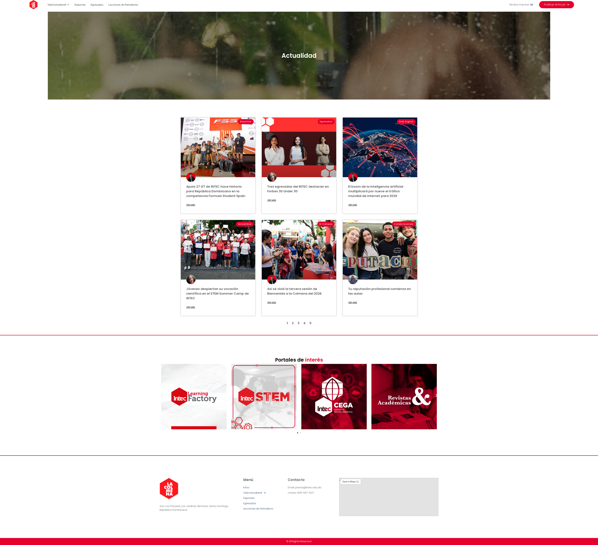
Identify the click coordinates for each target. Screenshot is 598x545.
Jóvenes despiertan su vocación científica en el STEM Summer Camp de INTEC (217, 293)
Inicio (246, 487)
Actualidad (299, 55)
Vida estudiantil (252, 493)
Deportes (248, 498)
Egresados (249, 503)
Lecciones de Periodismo (258, 508)
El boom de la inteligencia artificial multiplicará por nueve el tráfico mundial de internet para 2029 (375, 191)
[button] (162, 395)
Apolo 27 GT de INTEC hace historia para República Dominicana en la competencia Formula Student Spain (215, 191)
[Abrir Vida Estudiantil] (68, 5)
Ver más (190, 204)
